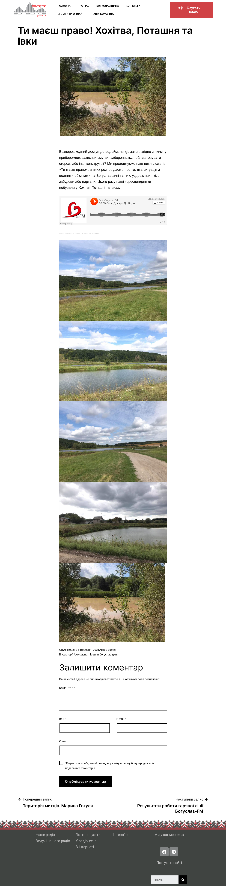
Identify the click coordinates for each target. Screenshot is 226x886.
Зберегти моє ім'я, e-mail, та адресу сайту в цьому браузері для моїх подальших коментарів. (109, 765)
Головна (64, 5)
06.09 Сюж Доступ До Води (87, 233)
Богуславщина (107, 5)
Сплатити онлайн (71, 14)
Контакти (133, 5)
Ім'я (63, 718)
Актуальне (80, 654)
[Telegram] (174, 851)
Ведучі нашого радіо (53, 841)
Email (121, 718)
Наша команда (102, 14)
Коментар (67, 687)
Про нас (83, 5)
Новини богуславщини (103, 654)
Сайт (62, 741)
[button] (191, 10)
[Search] (183, 879)
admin (112, 650)
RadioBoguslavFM (66, 233)
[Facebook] (164, 851)
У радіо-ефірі (86, 841)
